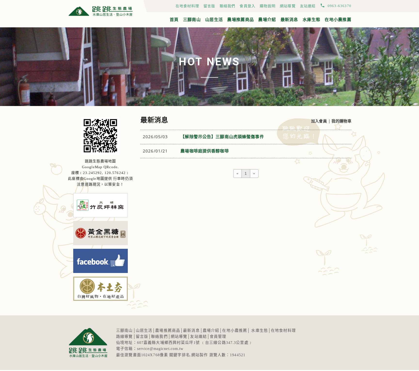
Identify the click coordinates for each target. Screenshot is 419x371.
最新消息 (289, 19)
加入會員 (319, 121)
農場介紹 (267, 19)
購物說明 (267, 6)
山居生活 (214, 19)
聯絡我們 (227, 6)
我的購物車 (341, 121)
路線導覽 (124, 336)
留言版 (209, 6)
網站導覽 (288, 6)
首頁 (174, 19)
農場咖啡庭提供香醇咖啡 (204, 151)
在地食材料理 (187, 6)
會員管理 (218, 336)
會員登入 (247, 6)
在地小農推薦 (338, 19)
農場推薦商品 (240, 19)
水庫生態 (311, 19)
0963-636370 (339, 6)
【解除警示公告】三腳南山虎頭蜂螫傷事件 (222, 137)
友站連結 (308, 6)
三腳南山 (192, 19)
